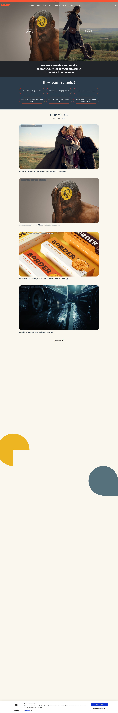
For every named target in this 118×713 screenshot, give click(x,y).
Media (88, 31)
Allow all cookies (99, 704)
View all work (59, 340)
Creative (29, 31)
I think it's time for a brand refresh (86, 91)
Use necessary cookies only (99, 708)
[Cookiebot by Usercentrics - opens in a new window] (16, 711)
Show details (27, 710)
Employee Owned (56, 0)
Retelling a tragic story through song (36, 332)
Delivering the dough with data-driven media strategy (43, 278)
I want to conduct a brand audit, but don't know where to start (86, 100)
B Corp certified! (65, 0)
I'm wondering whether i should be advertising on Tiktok (32, 90)
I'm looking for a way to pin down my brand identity (32, 100)
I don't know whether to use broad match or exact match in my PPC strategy (59, 90)
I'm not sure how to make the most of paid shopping (59, 100)
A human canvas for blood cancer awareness (39, 225)
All (54, 118)
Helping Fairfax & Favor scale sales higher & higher (42, 171)
